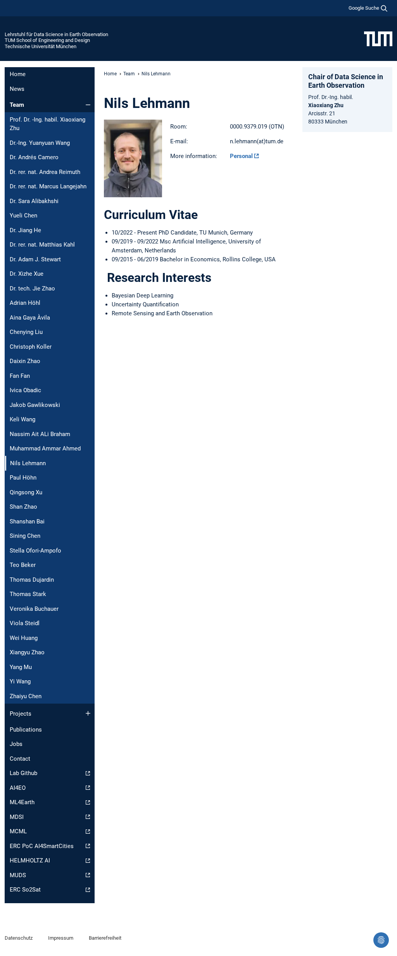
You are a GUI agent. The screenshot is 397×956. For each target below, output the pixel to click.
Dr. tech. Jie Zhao (32, 288)
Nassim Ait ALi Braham (40, 434)
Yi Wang (20, 681)
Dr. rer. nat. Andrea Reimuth (45, 172)
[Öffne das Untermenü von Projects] (88, 713)
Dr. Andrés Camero (34, 157)
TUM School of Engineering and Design (47, 40)
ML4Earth (22, 802)
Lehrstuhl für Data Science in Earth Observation (56, 34)
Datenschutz (19, 938)
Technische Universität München (40, 46)
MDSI (17, 816)
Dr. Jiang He (25, 230)
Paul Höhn (23, 477)
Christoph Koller (31, 346)
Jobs (16, 743)
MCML (18, 831)
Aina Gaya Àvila (30, 317)
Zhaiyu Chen (25, 696)
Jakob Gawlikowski (35, 405)
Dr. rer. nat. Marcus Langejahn (48, 186)
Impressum (60, 938)
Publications (26, 729)
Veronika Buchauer (34, 608)
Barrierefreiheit (105, 938)
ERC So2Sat (25, 889)
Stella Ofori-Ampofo (35, 550)
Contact (20, 758)
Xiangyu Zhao (27, 652)
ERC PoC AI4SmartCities (42, 846)
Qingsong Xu (26, 492)
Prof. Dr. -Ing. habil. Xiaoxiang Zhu (47, 124)
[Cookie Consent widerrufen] (381, 940)
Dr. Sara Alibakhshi (34, 201)
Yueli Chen (23, 215)
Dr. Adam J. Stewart (35, 259)
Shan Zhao (23, 506)
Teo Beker (23, 564)
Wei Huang (24, 637)
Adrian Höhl (25, 302)
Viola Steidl (25, 623)
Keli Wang (22, 419)
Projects (20, 713)
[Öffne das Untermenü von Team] (88, 105)
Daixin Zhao (25, 361)
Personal (241, 156)
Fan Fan (20, 375)
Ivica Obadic (25, 390)
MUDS (18, 875)
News (17, 88)
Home (18, 74)
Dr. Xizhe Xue (26, 273)
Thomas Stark (28, 594)
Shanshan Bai (27, 521)
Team (17, 104)
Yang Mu (21, 667)
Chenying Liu (26, 332)
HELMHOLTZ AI (30, 860)
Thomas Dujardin (32, 579)
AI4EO (18, 787)
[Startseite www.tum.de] (378, 38)
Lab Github (23, 773)
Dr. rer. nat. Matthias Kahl (42, 244)
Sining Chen (25, 535)
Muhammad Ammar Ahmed (45, 448)
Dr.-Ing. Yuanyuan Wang (40, 142)
